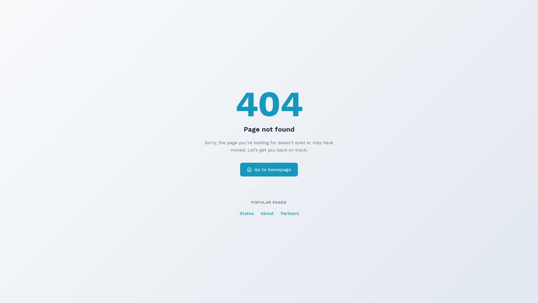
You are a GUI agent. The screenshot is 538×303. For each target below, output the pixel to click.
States (247, 213)
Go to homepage (272, 169)
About (267, 213)
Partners (289, 213)
